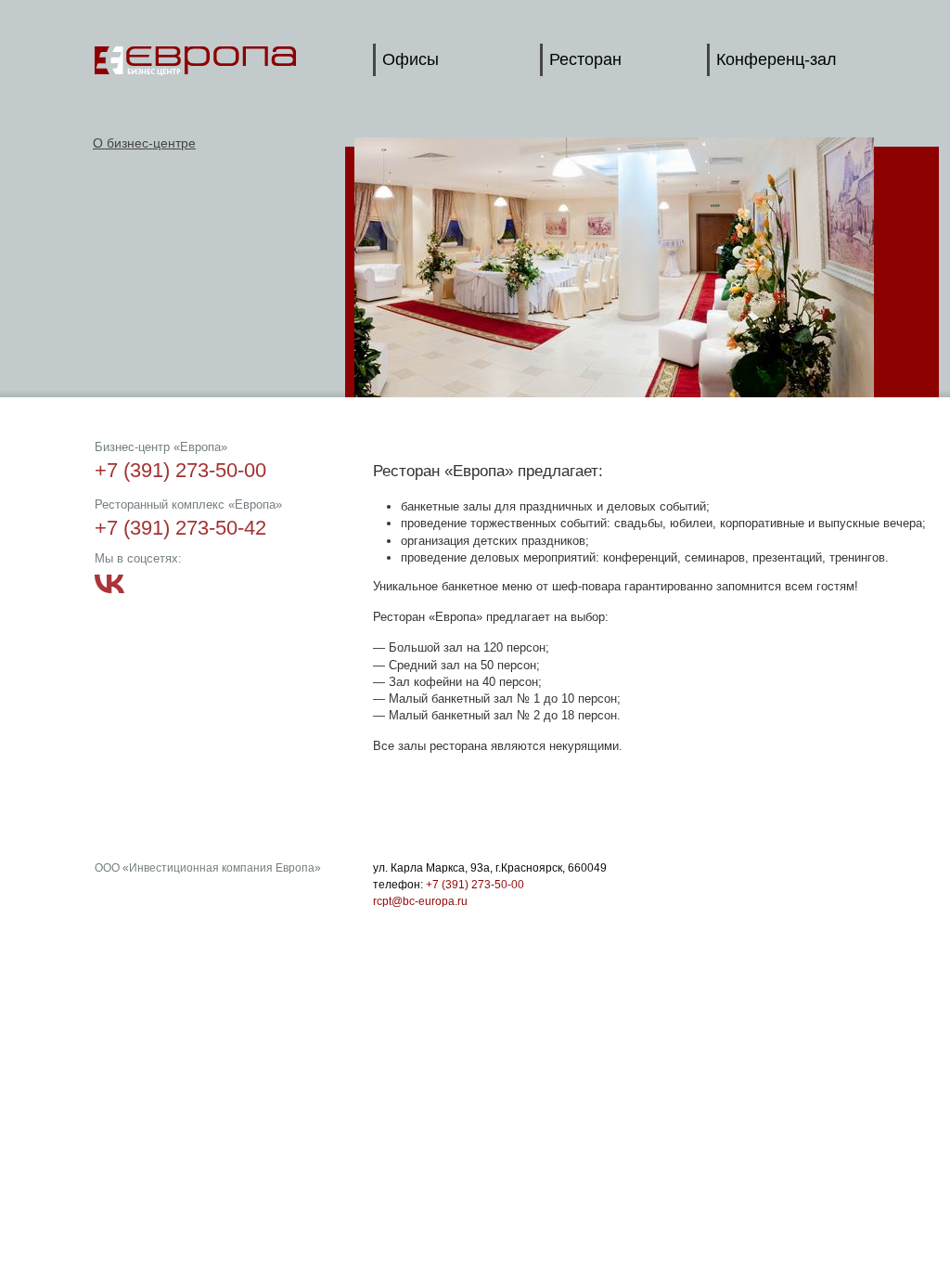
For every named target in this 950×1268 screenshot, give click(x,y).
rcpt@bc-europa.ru (420, 901)
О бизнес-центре (144, 143)
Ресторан (585, 59)
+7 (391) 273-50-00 (475, 884)
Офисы (410, 59)
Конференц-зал (776, 59)
